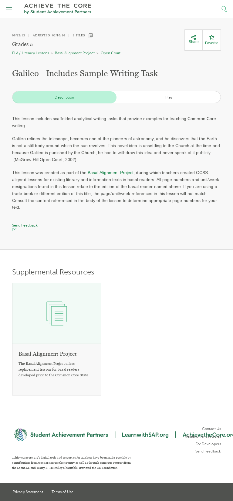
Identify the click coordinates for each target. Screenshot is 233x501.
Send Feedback (208, 451)
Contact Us (211, 429)
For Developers (208, 444)
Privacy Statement (28, 492)
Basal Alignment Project (75, 53)
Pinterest (207, 492)
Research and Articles (203, 436)
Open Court (111, 53)
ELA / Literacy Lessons (30, 53)
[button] (9, 9)
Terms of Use (62, 492)
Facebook (218, 492)
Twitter (196, 492)
